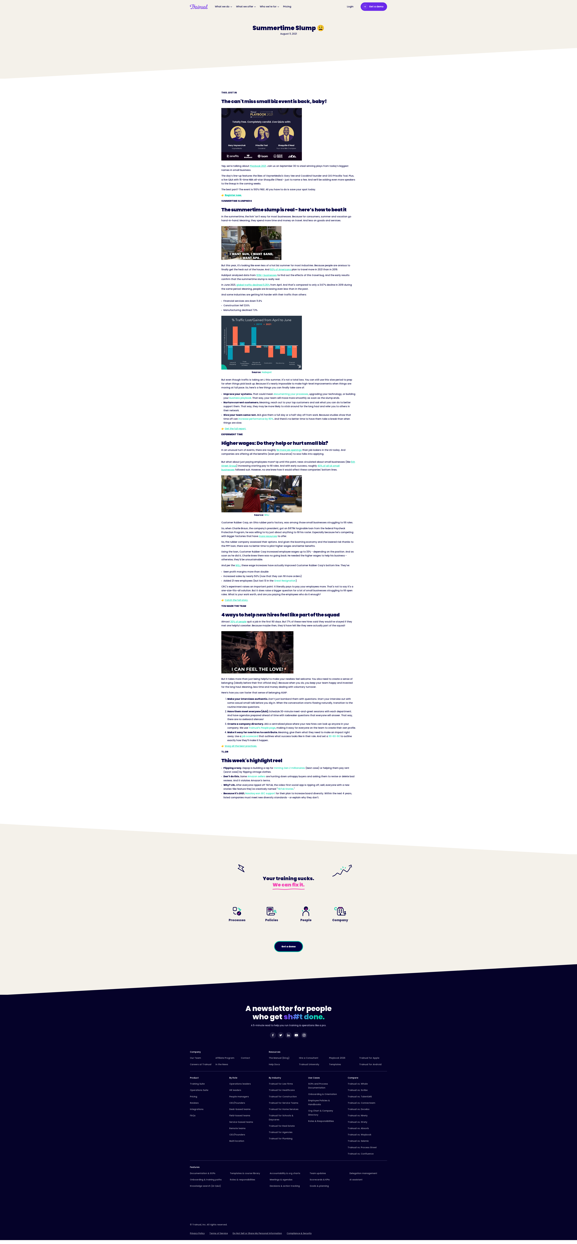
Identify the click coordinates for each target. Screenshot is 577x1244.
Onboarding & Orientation (322, 1094)
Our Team (195, 1057)
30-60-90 (334, 736)
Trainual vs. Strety (357, 1122)
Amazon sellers (256, 776)
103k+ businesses (266, 275)
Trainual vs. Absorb (358, 1128)
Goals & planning (319, 1185)
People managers (239, 1096)
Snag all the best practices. (241, 746)
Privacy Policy (197, 1233)
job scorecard (250, 736)
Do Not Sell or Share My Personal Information (257, 1233)
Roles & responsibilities (242, 1179)
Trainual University (309, 1064)
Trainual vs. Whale (358, 1083)
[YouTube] (296, 1035)
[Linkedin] (288, 1035)
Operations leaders (240, 1083)
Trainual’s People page (262, 727)
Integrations (196, 1109)
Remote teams (237, 1128)
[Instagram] (304, 1035)
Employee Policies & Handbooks (319, 1102)
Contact (245, 1057)
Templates (335, 1064)
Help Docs (274, 1064)
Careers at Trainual (200, 1064)
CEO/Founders (237, 1102)
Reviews (194, 1102)
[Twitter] (281, 1035)
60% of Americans (280, 269)
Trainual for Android (370, 1064)
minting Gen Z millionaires (289, 768)
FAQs (192, 1115)
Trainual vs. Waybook (359, 1134)
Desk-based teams (239, 1109)
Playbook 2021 (258, 166)
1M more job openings (289, 450)
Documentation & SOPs (202, 1173)
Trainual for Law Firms (281, 1083)
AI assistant (356, 1179)
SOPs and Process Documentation (318, 1085)
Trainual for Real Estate (282, 1125)
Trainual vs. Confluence (361, 1153)
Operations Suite (199, 1090)
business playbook (240, 398)
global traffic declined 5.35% (253, 284)
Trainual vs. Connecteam (361, 1102)
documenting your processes (291, 394)
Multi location (236, 1140)
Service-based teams (241, 1122)
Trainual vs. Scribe (358, 1090)
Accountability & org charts (285, 1173)
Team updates (318, 1173)
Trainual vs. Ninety (358, 1115)
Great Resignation (285, 580)
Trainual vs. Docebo (358, 1109)
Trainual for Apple (369, 1057)
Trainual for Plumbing (280, 1138)
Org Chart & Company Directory (320, 1112)
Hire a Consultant (308, 1057)
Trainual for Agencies (280, 1132)
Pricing (193, 1096)
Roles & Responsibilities (321, 1121)
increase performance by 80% (255, 418)
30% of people (238, 621)
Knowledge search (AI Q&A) (205, 1185)
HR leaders (235, 1090)
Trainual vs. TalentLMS (360, 1096)
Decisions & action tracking (285, 1185)
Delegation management (363, 1173)
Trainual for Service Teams (283, 1102)
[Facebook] (273, 1035)
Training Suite (197, 1083)
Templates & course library (245, 1173)
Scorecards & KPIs (320, 1179)
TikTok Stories (285, 788)
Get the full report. (235, 428)
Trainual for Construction (283, 1096)
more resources (268, 536)
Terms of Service (218, 1233)
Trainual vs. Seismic (358, 1140)
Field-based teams (239, 1115)
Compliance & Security (299, 1233)
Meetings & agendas (281, 1179)
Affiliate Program (224, 1057)
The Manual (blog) (279, 1057)
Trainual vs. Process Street (362, 1147)
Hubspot (267, 372)
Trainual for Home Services (283, 1109)
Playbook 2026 (337, 1057)
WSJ (266, 515)
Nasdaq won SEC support (260, 793)
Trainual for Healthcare (282, 1090)
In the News (221, 1064)
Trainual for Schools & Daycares (281, 1117)
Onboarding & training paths (206, 1179)
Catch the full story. (236, 600)
